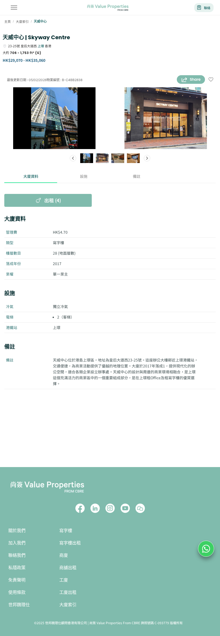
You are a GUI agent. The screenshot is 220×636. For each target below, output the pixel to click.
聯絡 (207, 7)
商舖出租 (67, 568)
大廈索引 (67, 605)
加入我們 (16, 543)
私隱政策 (16, 568)
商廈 (63, 555)
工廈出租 (67, 592)
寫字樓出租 (70, 543)
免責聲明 (16, 580)
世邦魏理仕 (19, 605)
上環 (41, 46)
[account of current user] (13, 7)
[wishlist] (210, 80)
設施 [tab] (83, 176)
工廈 (63, 580)
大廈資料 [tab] (30, 176)
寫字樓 (65, 530)
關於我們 (16, 530)
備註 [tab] (136, 176)
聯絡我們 (16, 555)
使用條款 (16, 592)
